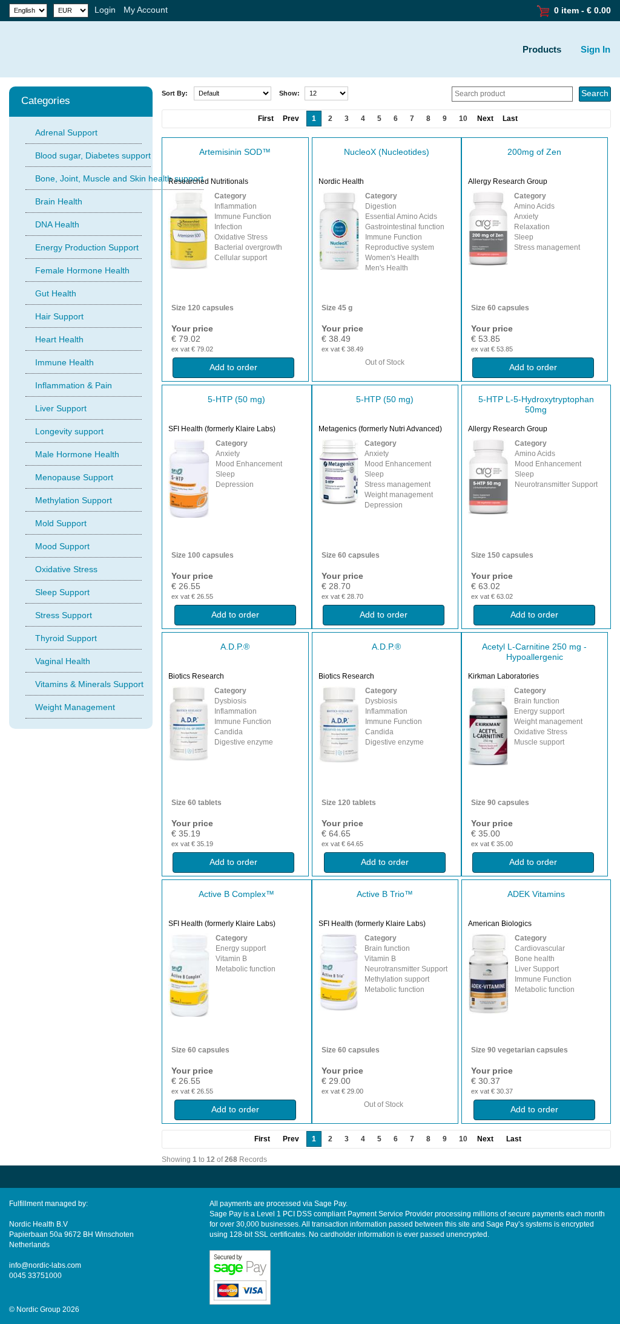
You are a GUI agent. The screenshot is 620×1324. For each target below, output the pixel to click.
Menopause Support (74, 477)
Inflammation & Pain (73, 385)
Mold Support (61, 523)
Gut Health (55, 293)
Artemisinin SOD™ (235, 152)
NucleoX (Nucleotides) (386, 152)
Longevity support (69, 431)
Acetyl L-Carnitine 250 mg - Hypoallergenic (534, 652)
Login (105, 10)
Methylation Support (73, 500)
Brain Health (58, 201)
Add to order (233, 367)
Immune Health (64, 362)
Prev (291, 1139)
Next (485, 118)
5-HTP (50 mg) (236, 399)
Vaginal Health (62, 661)
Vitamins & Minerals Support (89, 684)
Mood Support (62, 546)
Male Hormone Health (77, 454)
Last (510, 118)
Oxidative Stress (66, 569)
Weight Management (75, 707)
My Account (146, 10)
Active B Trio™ (385, 894)
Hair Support (59, 316)
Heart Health (59, 339)
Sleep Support (62, 592)
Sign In (595, 49)
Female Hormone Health (82, 270)
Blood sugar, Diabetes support (93, 155)
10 (463, 118)
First (262, 1139)
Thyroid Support (66, 638)
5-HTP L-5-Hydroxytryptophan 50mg (536, 404)
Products (542, 49)
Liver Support (61, 408)
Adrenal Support (66, 132)
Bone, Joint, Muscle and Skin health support (119, 178)
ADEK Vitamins (536, 894)
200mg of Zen (534, 152)
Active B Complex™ (236, 894)
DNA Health (57, 224)
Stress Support (63, 615)
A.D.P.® (234, 646)
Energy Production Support (87, 247)
